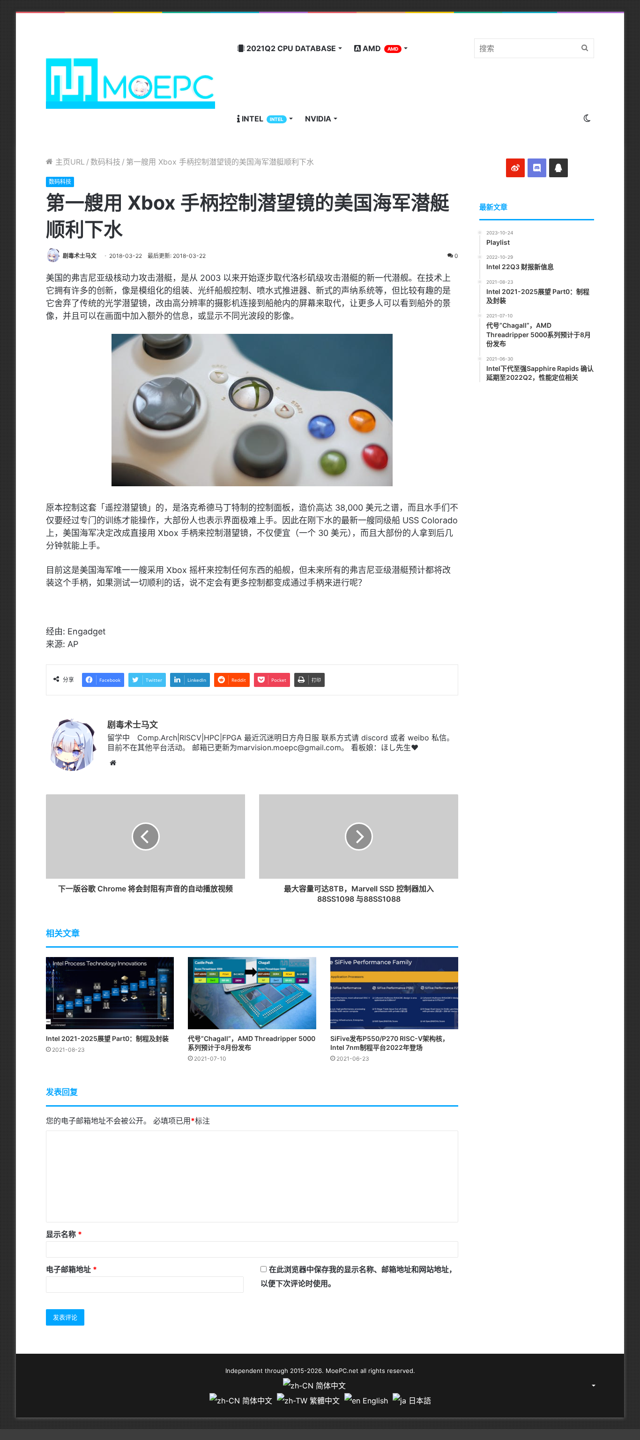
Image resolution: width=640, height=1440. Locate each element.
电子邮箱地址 (71, 1269)
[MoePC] (130, 83)
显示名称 (64, 1234)
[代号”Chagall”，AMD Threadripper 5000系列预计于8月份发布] (252, 993)
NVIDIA (318, 118)
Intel (261, 118)
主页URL (69, 161)
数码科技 (105, 161)
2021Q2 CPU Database (290, 48)
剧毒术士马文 (80, 255)
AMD (379, 48)
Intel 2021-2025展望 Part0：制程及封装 (107, 1038)
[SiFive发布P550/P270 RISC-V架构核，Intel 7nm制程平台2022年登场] (394, 993)
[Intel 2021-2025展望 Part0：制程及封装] (110, 993)
